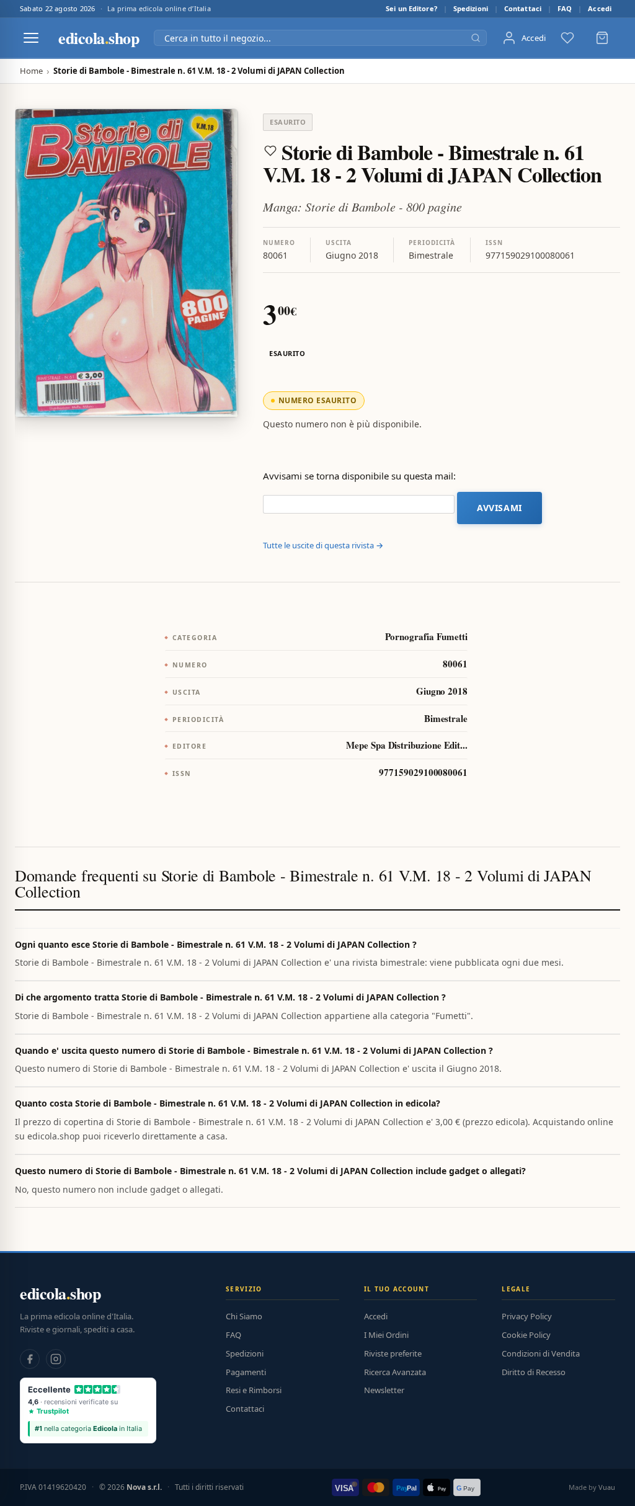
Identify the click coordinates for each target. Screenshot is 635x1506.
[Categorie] (31, 38)
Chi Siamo (244, 1316)
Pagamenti (246, 1372)
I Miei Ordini (386, 1334)
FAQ (564, 8)
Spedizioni (470, 8)
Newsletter (384, 1390)
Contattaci (522, 8)
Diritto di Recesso (534, 1372)
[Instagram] (56, 1359)
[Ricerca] (476, 38)
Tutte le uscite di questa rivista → (323, 545)
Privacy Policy (527, 1316)
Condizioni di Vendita (541, 1353)
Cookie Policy (526, 1334)
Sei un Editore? (411, 8)
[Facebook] (30, 1359)
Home (31, 71)
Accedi (599, 8)
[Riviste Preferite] (567, 38)
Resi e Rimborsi (254, 1390)
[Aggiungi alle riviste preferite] (270, 150)
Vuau (606, 1487)
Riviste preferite (393, 1353)
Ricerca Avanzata (395, 1372)
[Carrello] (602, 38)
